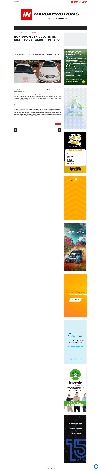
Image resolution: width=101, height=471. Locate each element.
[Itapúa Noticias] (50, 23)
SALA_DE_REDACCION (31, 32)
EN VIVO (80, 28)
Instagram (80, 2)
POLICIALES (32, 28)
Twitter (74, 2)
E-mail (83, 2)
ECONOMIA (63, 28)
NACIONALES (54, 28)
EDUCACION (72, 28)
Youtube (77, 2)
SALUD (46, 28)
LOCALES (24, 28)
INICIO (17, 28)
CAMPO (39, 28)
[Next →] (59, 130)
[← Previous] (15, 130)
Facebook (72, 2)
